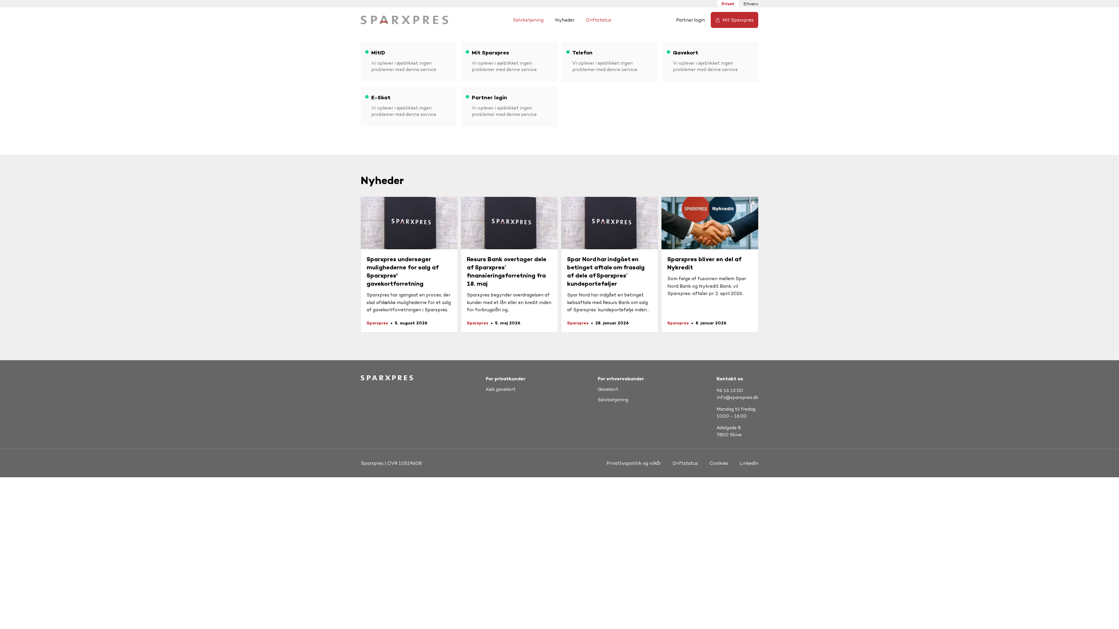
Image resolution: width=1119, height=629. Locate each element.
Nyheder (564, 20)
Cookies (719, 463)
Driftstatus (598, 20)
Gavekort (608, 389)
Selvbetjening (528, 20)
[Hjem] (404, 20)
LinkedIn (749, 463)
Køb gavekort (500, 389)
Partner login (690, 20)
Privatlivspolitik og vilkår (633, 463)
